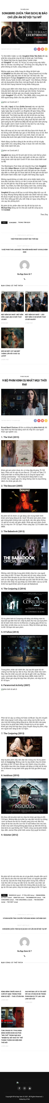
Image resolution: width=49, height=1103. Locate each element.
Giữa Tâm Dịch (35, 56)
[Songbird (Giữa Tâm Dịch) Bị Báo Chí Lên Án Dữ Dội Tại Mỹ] (24, 32)
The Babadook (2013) (33, 897)
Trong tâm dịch (24, 222)
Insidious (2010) (15, 895)
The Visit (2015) (12, 902)
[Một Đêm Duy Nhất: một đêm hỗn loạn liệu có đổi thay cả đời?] (12, 301)
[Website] (25, 279)
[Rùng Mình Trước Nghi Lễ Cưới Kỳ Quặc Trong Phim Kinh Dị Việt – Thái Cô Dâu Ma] (12, 978)
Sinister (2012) (18, 897)
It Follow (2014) (28, 895)
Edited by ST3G (24, 1099)
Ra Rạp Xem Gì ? (7, 49)
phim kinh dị (39, 427)
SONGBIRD (12, 222)
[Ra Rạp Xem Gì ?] (24, 1083)
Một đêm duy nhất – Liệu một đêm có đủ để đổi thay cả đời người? (35, 317)
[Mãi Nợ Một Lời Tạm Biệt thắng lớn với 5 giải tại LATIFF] (12, 338)
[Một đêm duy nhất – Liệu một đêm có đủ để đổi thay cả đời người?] (36, 301)
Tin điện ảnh (24, 9)
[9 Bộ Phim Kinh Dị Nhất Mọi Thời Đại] (24, 402)
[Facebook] (19, 1088)
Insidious (7, 775)
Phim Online (24, 376)
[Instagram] (24, 1088)
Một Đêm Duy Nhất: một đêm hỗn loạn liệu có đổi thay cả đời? (12, 317)
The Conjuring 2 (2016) (23, 900)
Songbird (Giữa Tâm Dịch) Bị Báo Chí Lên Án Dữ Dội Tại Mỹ (24, 929)
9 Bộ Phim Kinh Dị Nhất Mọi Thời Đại (24, 239)
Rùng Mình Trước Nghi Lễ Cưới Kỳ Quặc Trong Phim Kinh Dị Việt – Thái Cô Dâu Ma (12, 994)
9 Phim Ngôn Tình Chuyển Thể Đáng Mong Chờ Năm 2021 (24, 918)
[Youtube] (30, 1088)
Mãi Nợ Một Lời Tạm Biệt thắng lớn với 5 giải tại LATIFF (10, 353)
